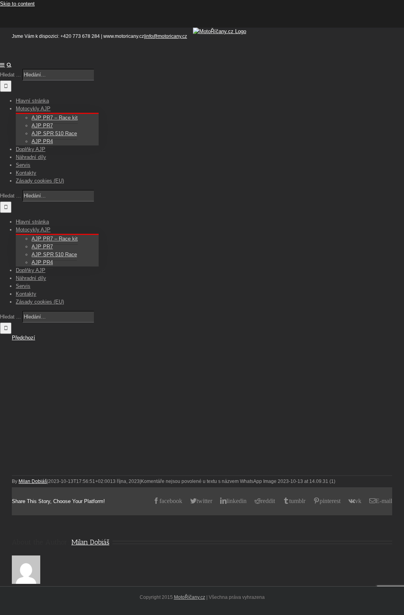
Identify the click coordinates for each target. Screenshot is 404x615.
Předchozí (23, 338)
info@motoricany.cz (166, 36)
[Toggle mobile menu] (2, 64)
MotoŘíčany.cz (189, 597)
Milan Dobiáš (33, 481)
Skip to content (17, 4)
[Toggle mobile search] (9, 64)
